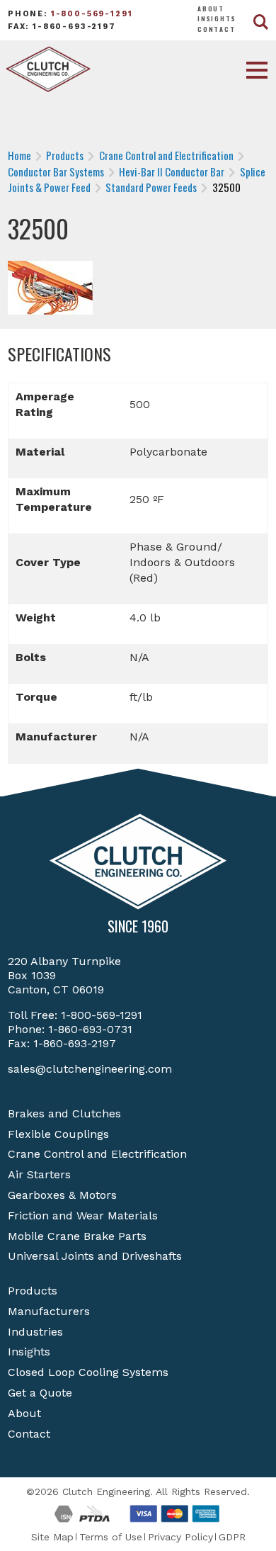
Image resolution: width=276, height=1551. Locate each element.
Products (32, 1290)
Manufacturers (49, 1311)
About (210, 8)
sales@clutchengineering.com (90, 1069)
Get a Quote (40, 1392)
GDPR (232, 1536)
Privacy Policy (180, 1536)
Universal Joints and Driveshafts (95, 1256)
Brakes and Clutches (64, 1113)
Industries (35, 1331)
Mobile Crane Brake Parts (77, 1236)
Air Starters (39, 1174)
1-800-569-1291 (92, 13)
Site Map (52, 1536)
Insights (216, 18)
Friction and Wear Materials (83, 1215)
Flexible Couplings (58, 1134)
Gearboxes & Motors (62, 1195)
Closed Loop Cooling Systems (88, 1372)
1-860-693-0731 (90, 1029)
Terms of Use (110, 1536)
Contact (216, 29)
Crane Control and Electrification (97, 1154)
